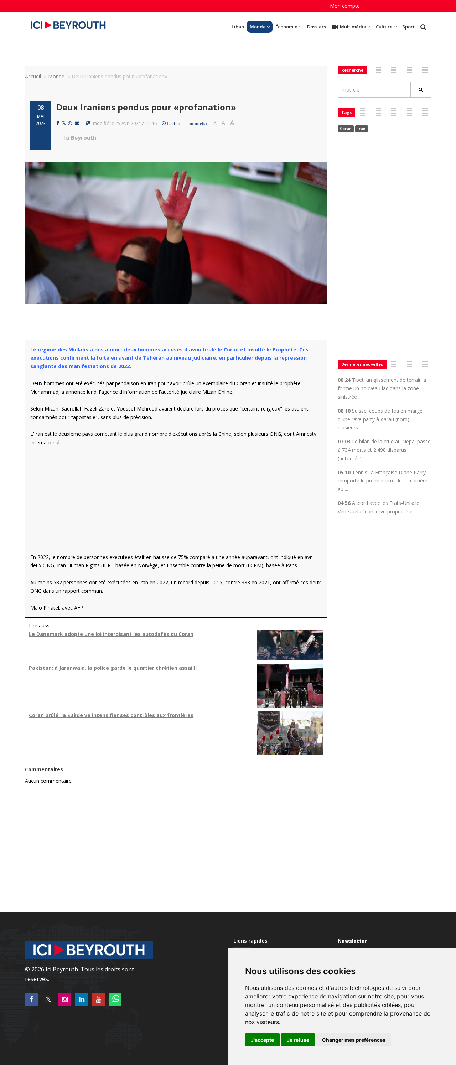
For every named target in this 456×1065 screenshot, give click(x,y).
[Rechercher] (420, 90)
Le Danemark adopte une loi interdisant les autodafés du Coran (111, 634)
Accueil (33, 76)
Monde (258, 27)
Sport (408, 27)
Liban (238, 27)
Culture (384, 27)
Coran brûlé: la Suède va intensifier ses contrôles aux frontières (111, 715)
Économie (286, 27)
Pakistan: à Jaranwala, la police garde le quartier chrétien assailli (113, 667)
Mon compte (345, 5)
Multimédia (353, 27)
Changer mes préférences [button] (353, 1040)
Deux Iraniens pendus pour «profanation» (146, 107)
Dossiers (316, 27)
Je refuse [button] (298, 1040)
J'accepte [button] (262, 1040)
